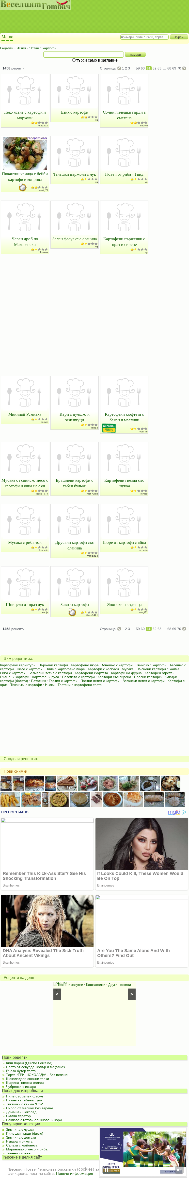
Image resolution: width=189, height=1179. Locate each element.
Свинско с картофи (151, 665)
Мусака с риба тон (25, 542)
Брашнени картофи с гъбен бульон (74, 483)
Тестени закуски (70, 985)
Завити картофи (75, 604)
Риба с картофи (13, 673)
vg (96, 120)
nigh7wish (92, 493)
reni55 (144, 493)
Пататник (38, 681)
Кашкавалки (95, 985)
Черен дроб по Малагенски (25, 241)
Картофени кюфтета (91, 673)
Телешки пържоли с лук (74, 174)
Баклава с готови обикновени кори (34, 1120)
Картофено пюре (85, 665)
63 (159, 68)
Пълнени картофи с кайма (158, 669)
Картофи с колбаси (103, 669)
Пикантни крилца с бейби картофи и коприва (25, 176)
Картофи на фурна (126, 673)
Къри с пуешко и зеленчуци (75, 417)
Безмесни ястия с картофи (50, 673)
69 (174, 68)
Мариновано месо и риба (26, 1149)
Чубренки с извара (21, 1087)
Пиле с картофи (30, 669)
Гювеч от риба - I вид (124, 174)
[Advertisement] (90, 22)
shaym (144, 125)
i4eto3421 (92, 615)
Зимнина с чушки (20, 1129)
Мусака (128, 669)
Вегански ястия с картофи (144, 681)
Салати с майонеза (21, 1145)
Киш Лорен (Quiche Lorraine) (29, 1063)
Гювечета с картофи (78, 677)
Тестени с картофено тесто (80, 685)
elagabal (43, 125)
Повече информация (74, 1173)
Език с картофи (74, 112)
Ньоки (50, 685)
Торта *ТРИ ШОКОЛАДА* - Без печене (37, 1075)
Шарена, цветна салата (25, 1083)
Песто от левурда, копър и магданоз (35, 1067)
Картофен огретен (159, 673)
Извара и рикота (19, 1141)
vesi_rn (144, 431)
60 (143, 68)
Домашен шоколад (21, 1112)
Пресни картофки (148, 677)
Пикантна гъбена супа (24, 1100)
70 (179, 68)
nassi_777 (42, 493)
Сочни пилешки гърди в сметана (124, 114)
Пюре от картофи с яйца (124, 542)
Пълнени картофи (14, 677)
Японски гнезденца (124, 604)
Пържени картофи (53, 665)
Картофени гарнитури (17, 665)
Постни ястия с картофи (100, 681)
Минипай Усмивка (24, 414)
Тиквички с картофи (26, 685)
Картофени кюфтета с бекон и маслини (124, 417)
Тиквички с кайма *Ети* (24, 1104)
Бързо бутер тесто (21, 1071)
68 (169, 68)
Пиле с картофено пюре (65, 669)
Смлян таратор (18, 1116)
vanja (45, 612)
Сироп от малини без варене (29, 1108)
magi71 (143, 612)
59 (138, 68)
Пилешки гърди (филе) (24, 1133)
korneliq (43, 550)
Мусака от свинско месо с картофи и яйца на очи (24, 483)
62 (155, 68)
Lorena (44, 252)
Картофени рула (45, 677)
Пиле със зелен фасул (24, 1096)
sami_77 (43, 190)
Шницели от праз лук (25, 604)
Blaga (94, 427)
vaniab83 (92, 555)
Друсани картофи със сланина (74, 545)
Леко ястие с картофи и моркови (25, 114)
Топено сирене (18, 1153)
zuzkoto (143, 550)
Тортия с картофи (63, 681)
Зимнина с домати (21, 1137)
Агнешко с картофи (117, 665)
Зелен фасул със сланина (74, 238)
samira (44, 422)
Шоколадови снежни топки (27, 1079)
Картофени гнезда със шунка (124, 483)
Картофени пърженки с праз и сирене (124, 241)
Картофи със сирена (114, 677)
